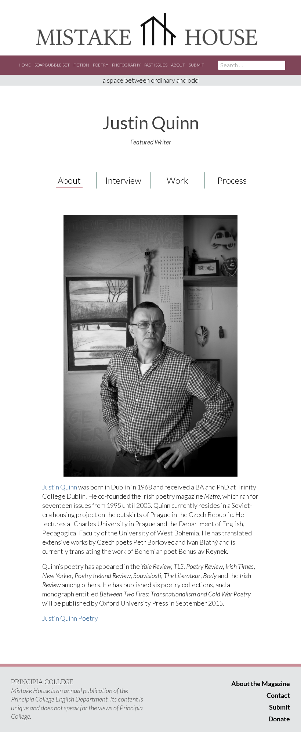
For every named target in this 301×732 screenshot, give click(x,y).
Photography (126, 64)
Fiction (81, 64)
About (178, 64)
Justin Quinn (59, 487)
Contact (278, 695)
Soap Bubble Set (52, 64)
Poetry (100, 64)
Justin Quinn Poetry (70, 618)
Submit (196, 64)
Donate (279, 719)
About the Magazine (260, 683)
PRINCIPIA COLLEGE (42, 681)
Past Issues (155, 64)
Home (25, 64)
